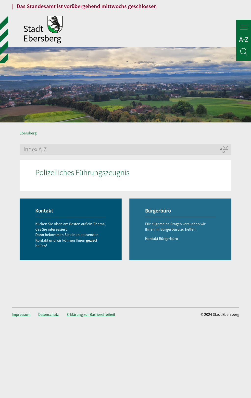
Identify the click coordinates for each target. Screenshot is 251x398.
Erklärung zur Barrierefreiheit (91, 314)
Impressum (21, 314)
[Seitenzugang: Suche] (243, 53)
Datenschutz (48, 314)
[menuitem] (25, 314)
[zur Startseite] (86, 30)
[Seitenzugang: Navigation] (243, 28)
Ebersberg (28, 133)
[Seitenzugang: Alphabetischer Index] (243, 40)
